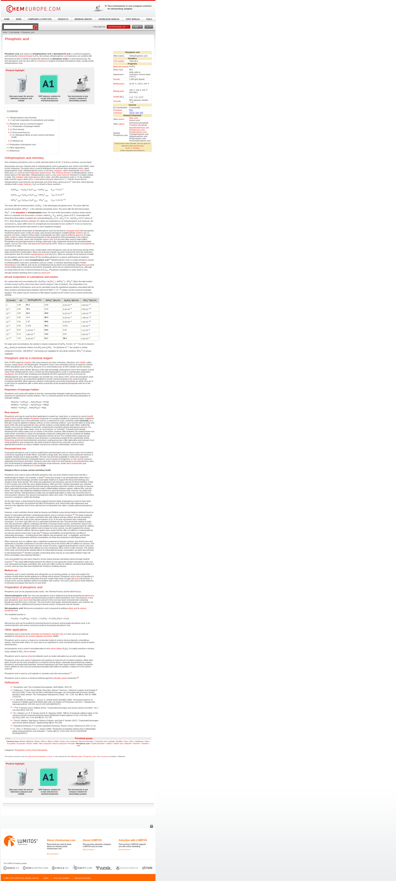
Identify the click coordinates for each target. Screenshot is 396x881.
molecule (65, 175)
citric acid (53, 239)
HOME (7, 19)
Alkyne (50, 741)
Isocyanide (11, 743)
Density (116, 79)
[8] (78, 677)
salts (32, 239)
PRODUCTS (63, 19)
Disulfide (119, 741)
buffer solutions (11, 237)
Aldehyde (29, 741)
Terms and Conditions (61, 878)
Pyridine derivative (98, 743)
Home (5, 32)
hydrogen (49, 179)
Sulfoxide (127, 743)
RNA (25, 244)
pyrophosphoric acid (39, 254)
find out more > (53, 854)
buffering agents (74, 235)
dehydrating (10, 265)
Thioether (144, 743)
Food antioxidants (39, 750)
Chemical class (12, 741)
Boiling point (118, 91)
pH (33, 233)
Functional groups (84, 738)
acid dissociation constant (31, 215)
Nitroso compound (59, 743)
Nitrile (35, 743)
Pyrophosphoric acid (138, 132)
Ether (131, 741)
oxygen (20, 179)
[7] (71, 673)
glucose (75, 579)
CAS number (118, 61)
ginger (55, 459)
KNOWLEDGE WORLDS (109, 19)
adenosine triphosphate (42, 244)
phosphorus (35, 177)
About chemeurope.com (61, 840)
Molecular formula (121, 67)
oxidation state (22, 177)
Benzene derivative (86, 741)
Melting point (118, 84)
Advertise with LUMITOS (133, 840)
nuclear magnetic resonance (40, 636)
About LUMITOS (92, 840)
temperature (34, 173)
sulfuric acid (72, 608)
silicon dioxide (30, 651)
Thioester (136, 743)
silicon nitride (56, 649)
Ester (126, 741)
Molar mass (118, 70)
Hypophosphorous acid (139, 128)
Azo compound (71, 741)
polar (59, 175)
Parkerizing (9, 440)
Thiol (78, 746)
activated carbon (60, 678)
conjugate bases (73, 231)
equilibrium (9, 374)
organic (46, 239)
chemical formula (25, 56)
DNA (20, 244)
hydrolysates (77, 463)
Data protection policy (82, 878)
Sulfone (109, 743)
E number (36, 465)
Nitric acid (133, 118)
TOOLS (149, 19)
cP (132, 102)
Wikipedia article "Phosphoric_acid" (83, 756)
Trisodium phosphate (138, 125)
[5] (41, 532)
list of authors (103, 756)
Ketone (29, 743)
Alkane (37, 741)
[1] (50, 259)
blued (20, 440)
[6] (13, 561)
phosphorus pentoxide (21, 598)
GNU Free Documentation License (40, 756)
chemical (42, 61)
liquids (21, 365)
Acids (28, 750)
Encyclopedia (14, 32)
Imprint (45, 878)
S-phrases (117, 113)
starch (68, 463)
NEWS (19, 19)
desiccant (86, 265)
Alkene (43, 741)
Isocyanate (21, 743)
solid (20, 173)
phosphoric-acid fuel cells (52, 634)
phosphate (20, 213)
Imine (147, 741)
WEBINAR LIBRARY (83, 19)
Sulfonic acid (118, 743)
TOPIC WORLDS (133, 19)
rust (11, 418)
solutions (79, 233)
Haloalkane (139, 741)
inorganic (58, 171)
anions (121, 119)
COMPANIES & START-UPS (40, 19)
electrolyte (35, 634)
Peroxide (71, 743)
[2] (44, 477)
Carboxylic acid (101, 741)
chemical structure (63, 173)
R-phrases (117, 110)
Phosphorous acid (137, 130)
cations (121, 124)
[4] (74, 514)
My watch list (100, 27)
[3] (11, 507)
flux (30, 656)
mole (70, 379)
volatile (83, 362)
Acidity (116, 97)
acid (66, 56)
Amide (56, 741)
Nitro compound (45, 743)
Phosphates (20, 750)
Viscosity (117, 101)
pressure (47, 173)
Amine (62, 741)
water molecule (25, 184)
